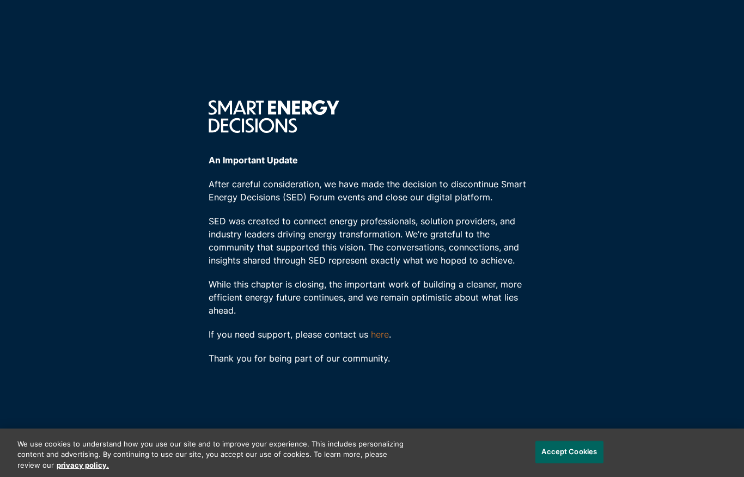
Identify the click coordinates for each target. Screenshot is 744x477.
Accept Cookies (569, 451)
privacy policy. (83, 465)
